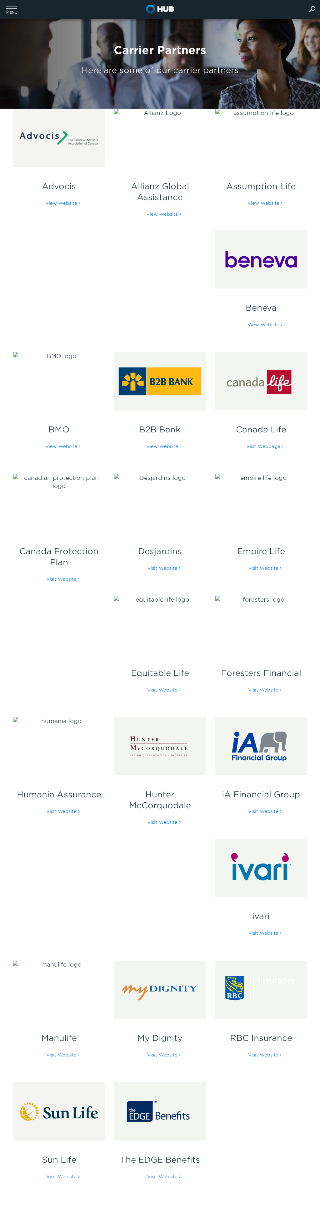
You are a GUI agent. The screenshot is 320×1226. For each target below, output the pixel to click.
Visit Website (61, 579)
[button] (11, 9)
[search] (312, 9)
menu (12, 12)
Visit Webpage (263, 446)
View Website (61, 203)
